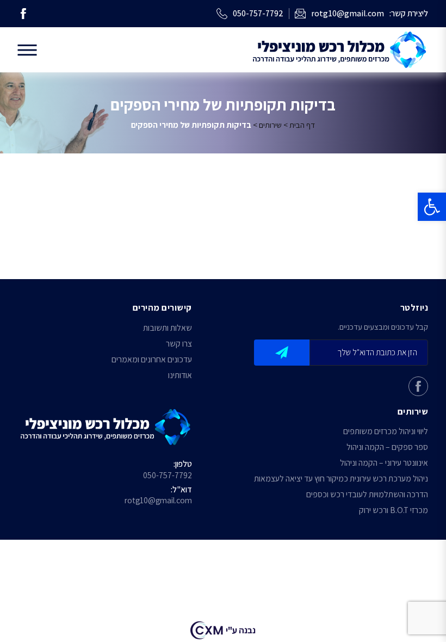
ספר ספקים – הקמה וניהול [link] (387, 447)
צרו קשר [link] (179, 344)
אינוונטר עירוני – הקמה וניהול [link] (384, 463)
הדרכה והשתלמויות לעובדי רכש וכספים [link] (367, 495)
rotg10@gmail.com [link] (158, 500)
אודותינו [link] (180, 376)
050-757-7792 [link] (167, 475)
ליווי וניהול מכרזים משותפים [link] (385, 432)
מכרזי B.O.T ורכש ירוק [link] (393, 510)
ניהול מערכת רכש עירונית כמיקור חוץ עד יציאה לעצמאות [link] (341, 479)
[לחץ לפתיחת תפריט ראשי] (27, 49)
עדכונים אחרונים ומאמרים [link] (152, 360)
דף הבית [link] (302, 124)
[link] (432, 207)
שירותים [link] (270, 124)
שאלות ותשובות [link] (167, 328)
